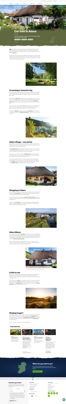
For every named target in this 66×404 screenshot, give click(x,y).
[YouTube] (57, 393)
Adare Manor (23, 234)
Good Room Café (19, 283)
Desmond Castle (27, 154)
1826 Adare (19, 280)
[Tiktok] (49, 396)
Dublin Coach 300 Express (24, 112)
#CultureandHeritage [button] (17, 39)
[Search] (56, 3)
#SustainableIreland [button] (24, 39)
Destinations (17, 3)
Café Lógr (13, 161)
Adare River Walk (14, 162)
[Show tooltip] (24, 391)
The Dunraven (33, 315)
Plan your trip (32, 3)
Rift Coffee (16, 110)
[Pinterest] (54, 393)
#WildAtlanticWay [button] (30, 39)
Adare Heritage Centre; (14, 148)
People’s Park (18, 98)
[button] (20, 330)
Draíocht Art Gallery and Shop (29, 197)
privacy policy (13, 398)
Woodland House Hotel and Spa (28, 317)
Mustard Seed (35, 318)
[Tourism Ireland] (11, 3)
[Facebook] (49, 393)
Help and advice (40, 3)
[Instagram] (51, 393)
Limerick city (14, 52)
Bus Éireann (31, 110)
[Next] (55, 342)
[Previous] (10, 342)
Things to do (24, 3)
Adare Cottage (17, 193)
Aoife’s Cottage (17, 202)
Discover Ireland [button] (37, 371)
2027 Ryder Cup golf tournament (18, 238)
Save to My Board (60, 6)
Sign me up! (12, 400)
